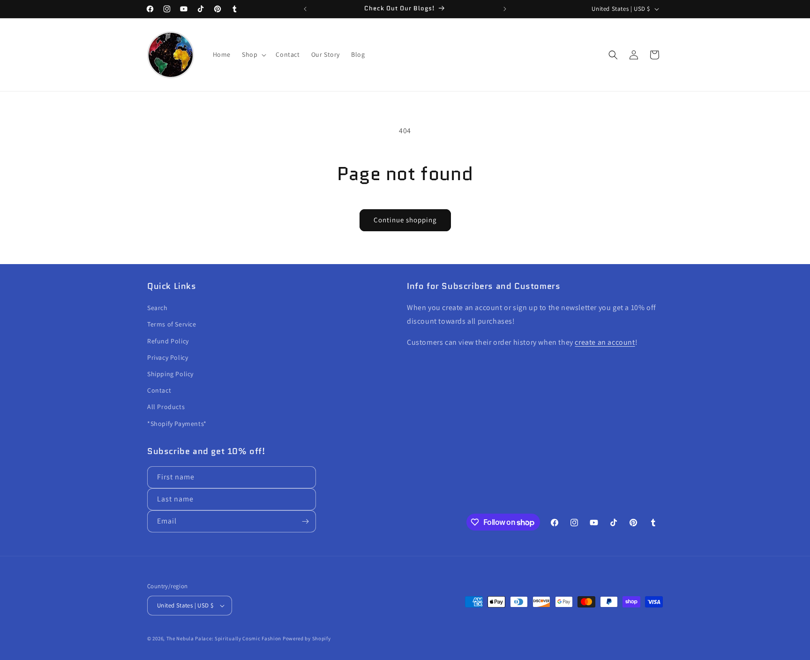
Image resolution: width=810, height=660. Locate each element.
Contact (159, 390)
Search (157, 307)
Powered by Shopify (307, 638)
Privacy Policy (167, 357)
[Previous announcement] (305, 9)
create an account (605, 342)
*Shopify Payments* (177, 423)
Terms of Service (171, 324)
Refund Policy (168, 341)
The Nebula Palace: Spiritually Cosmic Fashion (224, 638)
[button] (253, 54)
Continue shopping (405, 219)
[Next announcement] (505, 9)
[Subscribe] (305, 521)
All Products (166, 406)
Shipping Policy (170, 374)
